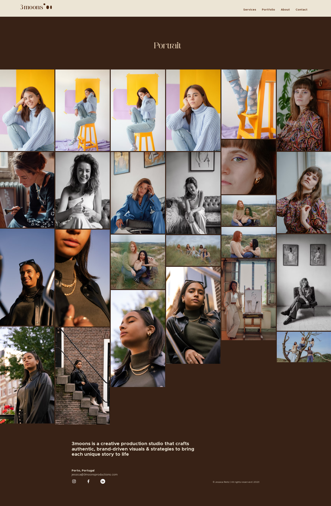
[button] (268, 10)
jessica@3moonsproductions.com (95, 474)
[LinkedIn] (102, 481)
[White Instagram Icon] (74, 481)
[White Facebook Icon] (88, 481)
